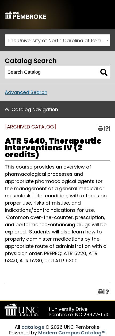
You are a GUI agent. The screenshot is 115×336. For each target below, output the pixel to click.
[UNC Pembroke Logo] (22, 309)
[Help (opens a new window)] (107, 128)
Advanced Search (26, 92)
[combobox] (57, 40)
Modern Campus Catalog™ (72, 332)
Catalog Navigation (34, 109)
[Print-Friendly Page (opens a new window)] (100, 128)
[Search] (104, 72)
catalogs (32, 327)
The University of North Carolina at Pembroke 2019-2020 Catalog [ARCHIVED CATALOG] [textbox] (58, 40)
